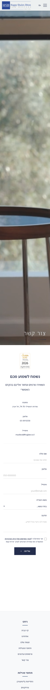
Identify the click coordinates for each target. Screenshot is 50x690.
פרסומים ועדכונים (25, 654)
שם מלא (43, 453)
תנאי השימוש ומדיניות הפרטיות (18, 538)
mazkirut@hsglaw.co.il (25, 434)
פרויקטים (25, 687)
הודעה (44, 515)
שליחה (27, 551)
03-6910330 (25, 420)
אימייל (44, 484)
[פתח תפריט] (45, 5)
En (40, 5)
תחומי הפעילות (25, 648)
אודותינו (25, 636)
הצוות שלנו (25, 642)
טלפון (44, 469)
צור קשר (25, 660)
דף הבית (25, 630)
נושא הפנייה (41, 499)
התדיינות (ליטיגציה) (25, 681)
